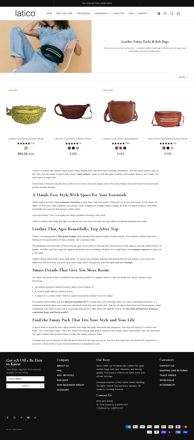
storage (128, 262)
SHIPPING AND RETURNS (174, 370)
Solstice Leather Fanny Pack (168, 138)
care (116, 262)
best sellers (83, 174)
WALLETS (119, 13)
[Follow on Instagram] (14, 417)
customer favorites (69, 202)
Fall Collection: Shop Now (97, 3)
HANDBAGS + (102, 13)
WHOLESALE (167, 380)
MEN (131, 13)
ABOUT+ (143, 13)
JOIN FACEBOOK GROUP (70, 385)
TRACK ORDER (168, 375)
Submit (25, 385)
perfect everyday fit (75, 301)
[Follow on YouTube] (28, 417)
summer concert (140, 249)
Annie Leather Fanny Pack (26, 138)
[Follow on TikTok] (35, 417)
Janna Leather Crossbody (120, 138)
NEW (49, 13)
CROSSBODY (83, 13)
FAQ (59, 370)
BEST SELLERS (64, 13)
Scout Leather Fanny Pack (73, 138)
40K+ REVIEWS (65, 375)
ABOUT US (63, 365)
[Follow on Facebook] (7, 417)
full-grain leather (67, 236)
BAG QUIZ (62, 380)
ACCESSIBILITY (167, 385)
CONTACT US (167, 365)
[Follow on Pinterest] (21, 417)
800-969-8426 (104, 401)
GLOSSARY (63, 389)
